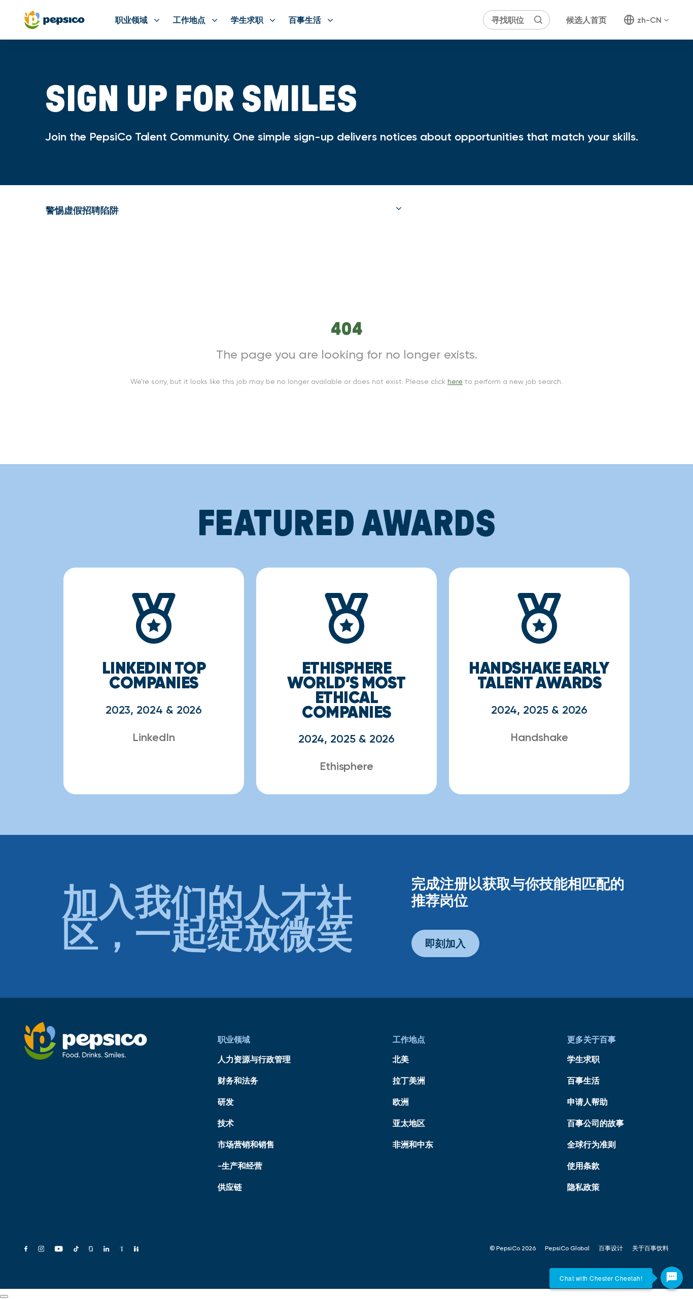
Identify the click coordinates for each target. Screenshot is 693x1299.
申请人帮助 (587, 1101)
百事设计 (611, 1248)
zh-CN (649, 20)
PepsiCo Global (567, 1248)
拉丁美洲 (409, 1080)
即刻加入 (445, 943)
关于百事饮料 (650, 1248)
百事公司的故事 (595, 1123)
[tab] (224, 210)
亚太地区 (409, 1123)
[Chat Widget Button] (672, 1278)
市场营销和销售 (246, 1144)
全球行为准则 (591, 1144)
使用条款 (583, 1165)
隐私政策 (583, 1186)
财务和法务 (238, 1080)
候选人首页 (586, 20)
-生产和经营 (240, 1165)
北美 (401, 1059)
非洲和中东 (413, 1144)
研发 (226, 1101)
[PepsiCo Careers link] (54, 20)
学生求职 (247, 20)
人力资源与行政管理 (254, 1059)
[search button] (538, 20)
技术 (226, 1123)
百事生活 (305, 20)
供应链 (230, 1186)
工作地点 (189, 20)
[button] (224, 210)
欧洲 (401, 1101)
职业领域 (131, 20)
